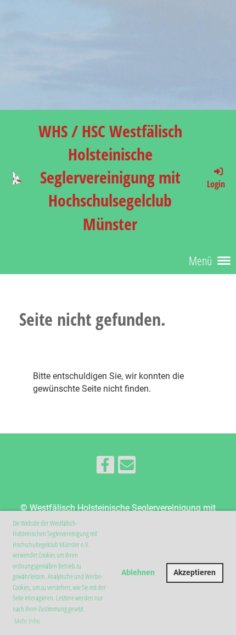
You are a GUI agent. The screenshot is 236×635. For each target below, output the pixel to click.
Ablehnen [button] (138, 572)
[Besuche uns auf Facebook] (105, 467)
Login (216, 184)
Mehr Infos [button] (27, 621)
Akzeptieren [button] (194, 572)
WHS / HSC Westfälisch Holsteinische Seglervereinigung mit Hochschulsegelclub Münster (110, 177)
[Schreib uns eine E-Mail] (127, 467)
